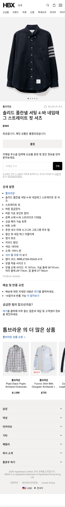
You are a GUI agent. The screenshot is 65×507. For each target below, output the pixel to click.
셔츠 (7, 255)
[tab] (28, 98)
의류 (16, 255)
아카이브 (7, 426)
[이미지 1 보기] (32, 59)
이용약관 (14, 482)
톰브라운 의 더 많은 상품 (29, 329)
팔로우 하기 (9, 462)
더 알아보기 (33, 295)
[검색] (48, 5)
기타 (5, 435)
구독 (58, 165)
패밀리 (6, 444)
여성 (5, 417)
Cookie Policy (48, 482)
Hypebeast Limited (23, 471)
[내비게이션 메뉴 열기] (60, 5)
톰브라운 (7, 106)
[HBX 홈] (9, 4)
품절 (32, 144)
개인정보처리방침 (14, 176)
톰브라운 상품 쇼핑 (13, 337)
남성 (20, 5)
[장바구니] (54, 5)
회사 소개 (8, 453)
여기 (36, 291)
